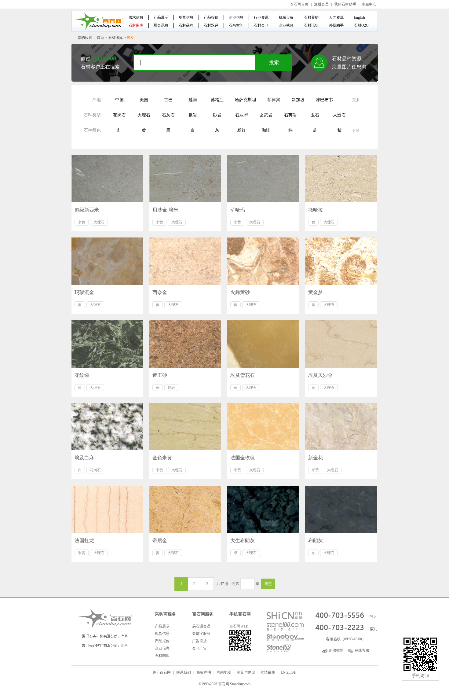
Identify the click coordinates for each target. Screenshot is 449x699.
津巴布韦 (324, 99)
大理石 (143, 115)
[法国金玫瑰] (263, 426)
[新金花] (341, 426)
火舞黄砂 (240, 292)
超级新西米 (87, 209)
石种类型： (94, 115)
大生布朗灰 (242, 540)
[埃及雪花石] (263, 344)
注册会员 (321, 4)
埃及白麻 (84, 457)
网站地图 (224, 672)
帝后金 (159, 540)
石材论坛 (311, 25)
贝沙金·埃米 (165, 209)
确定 (268, 584)
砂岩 (217, 115)
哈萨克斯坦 (245, 99)
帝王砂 (159, 375)
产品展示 (161, 17)
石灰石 (168, 115)
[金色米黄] (185, 426)
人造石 (339, 115)
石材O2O (361, 25)
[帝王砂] (185, 344)
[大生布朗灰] (263, 509)
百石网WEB (238, 626)
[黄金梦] (341, 261)
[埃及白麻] (107, 426)
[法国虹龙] (107, 509)
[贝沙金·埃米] (185, 178)
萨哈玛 (237, 209)
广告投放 (199, 641)
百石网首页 (299, 4)
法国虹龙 (84, 540)
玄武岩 (266, 115)
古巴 (168, 99)
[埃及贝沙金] (341, 344)
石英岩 (290, 115)
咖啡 (266, 130)
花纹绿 (82, 375)
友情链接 (268, 672)
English (359, 17)
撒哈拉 (315, 209)
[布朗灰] (341, 509)
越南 (192, 99)
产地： (98, 99)
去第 (235, 584)
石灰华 (241, 115)
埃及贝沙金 (320, 375)
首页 (100, 37)
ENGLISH (289, 672)
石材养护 (311, 17)
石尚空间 (236, 25)
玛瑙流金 (84, 292)
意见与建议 (246, 672)
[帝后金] (185, 509)
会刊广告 (199, 648)
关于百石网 (161, 672)
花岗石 (119, 115)
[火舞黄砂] (263, 261)
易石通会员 (201, 626)
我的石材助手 (345, 4)
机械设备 (286, 17)
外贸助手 (336, 25)
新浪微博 (336, 650)
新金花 (315, 457)
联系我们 (183, 672)
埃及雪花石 (242, 375)
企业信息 (236, 17)
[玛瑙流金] (107, 261)
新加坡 (298, 99)
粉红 (241, 130)
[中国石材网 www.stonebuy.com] (97, 21)
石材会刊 (261, 25)
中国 (119, 99)
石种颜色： (94, 130)
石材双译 (211, 25)
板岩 (192, 115)
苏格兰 (217, 99)
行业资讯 (261, 17)
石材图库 (136, 25)
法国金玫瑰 (242, 457)
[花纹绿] (107, 344)
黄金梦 (315, 292)
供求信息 (136, 17)
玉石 (315, 115)
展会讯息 (161, 25)
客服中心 (369, 4)
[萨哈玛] (263, 178)
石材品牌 (186, 25)
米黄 (81, 222)
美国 (144, 99)
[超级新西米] (107, 178)
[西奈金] (185, 261)
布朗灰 (315, 540)
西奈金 (159, 292)
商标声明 (203, 672)
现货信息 (186, 17)
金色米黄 (162, 457)
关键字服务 (201, 633)
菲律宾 (273, 99)
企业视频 (286, 25)
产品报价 (211, 17)
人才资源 (336, 17)
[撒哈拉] (341, 178)
